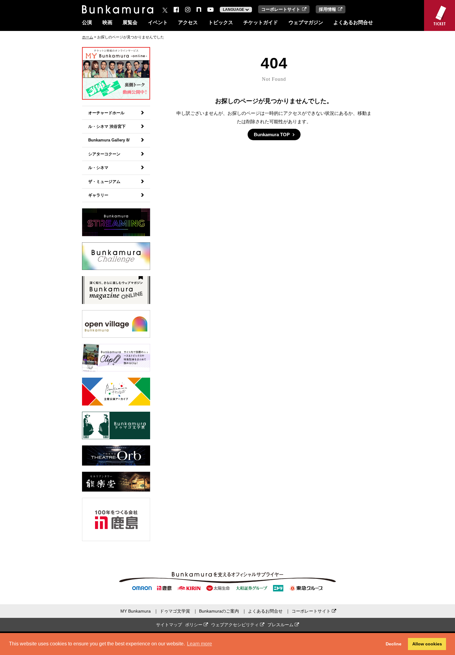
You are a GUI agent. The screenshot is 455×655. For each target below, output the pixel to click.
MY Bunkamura (135, 611)
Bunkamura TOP (272, 134)
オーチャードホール (106, 113)
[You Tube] (210, 9)
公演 (87, 22)
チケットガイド (260, 22)
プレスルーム (281, 624)
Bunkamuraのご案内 (219, 611)
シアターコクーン (104, 154)
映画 (107, 22)
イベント (158, 22)
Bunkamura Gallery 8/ (109, 140)
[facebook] (176, 9)
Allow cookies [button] (427, 643)
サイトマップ (169, 624)
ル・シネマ (98, 167)
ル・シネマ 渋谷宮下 (107, 126)
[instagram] (187, 9)
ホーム (87, 37)
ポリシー (194, 624)
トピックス (220, 22)
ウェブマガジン (305, 22)
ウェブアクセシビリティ (235, 624)
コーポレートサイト (280, 9)
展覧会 (130, 22)
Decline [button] (393, 643)
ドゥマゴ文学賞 (175, 611)
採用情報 (327, 9)
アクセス (188, 22)
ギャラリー (98, 195)
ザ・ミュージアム (104, 181)
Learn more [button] (199, 643)
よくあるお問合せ (353, 22)
